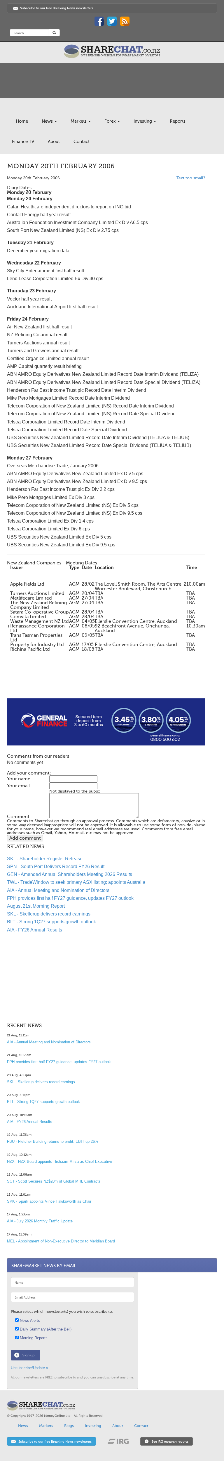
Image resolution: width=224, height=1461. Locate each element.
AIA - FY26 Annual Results (34, 929)
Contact (82, 141)
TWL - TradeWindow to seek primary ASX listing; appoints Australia (76, 882)
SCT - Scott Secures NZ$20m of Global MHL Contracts (54, 1181)
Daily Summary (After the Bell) (45, 1329)
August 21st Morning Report (36, 906)
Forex (110, 121)
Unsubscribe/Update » (29, 1368)
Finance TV (23, 141)
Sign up (28, 1355)
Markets (79, 121)
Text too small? (190, 178)
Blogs (69, 1426)
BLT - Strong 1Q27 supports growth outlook (51, 921)
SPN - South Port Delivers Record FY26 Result (55, 866)
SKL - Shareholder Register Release (45, 858)
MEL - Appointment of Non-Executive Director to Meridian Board (61, 1241)
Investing (143, 121)
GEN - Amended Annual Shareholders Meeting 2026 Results (69, 874)
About (54, 141)
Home (22, 121)
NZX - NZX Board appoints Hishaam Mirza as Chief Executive (59, 1161)
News (48, 121)
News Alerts (29, 1320)
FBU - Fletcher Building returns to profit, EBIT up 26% (52, 1141)
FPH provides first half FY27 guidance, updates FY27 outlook (70, 898)
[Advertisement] (106, 680)
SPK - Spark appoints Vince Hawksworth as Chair (49, 1201)
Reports (178, 121)
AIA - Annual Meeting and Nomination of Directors (58, 890)
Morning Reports (33, 1338)
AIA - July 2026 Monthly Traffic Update (40, 1221)
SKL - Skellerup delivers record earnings (48, 913)
